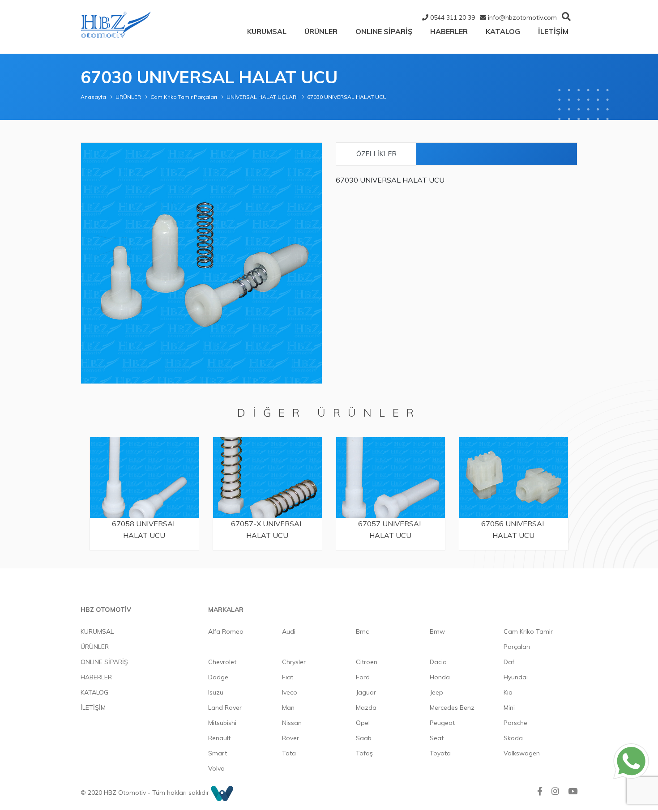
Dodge (218, 677)
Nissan (292, 723)
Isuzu (215, 692)
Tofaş (364, 753)
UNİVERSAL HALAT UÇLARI (262, 97)
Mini (509, 707)
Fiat (287, 677)
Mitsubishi (222, 723)
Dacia (438, 662)
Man (288, 707)
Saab (364, 738)
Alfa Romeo (226, 631)
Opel (363, 723)
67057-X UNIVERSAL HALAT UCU (267, 529)
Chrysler (294, 662)
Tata (289, 753)
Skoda (513, 738)
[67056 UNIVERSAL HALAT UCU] (513, 477)
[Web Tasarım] (222, 793)
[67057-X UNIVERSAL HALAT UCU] (267, 477)
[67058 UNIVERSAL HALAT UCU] (144, 477)
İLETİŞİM (553, 31)
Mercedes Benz (452, 707)
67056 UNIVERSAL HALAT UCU (513, 529)
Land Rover (225, 707)
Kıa (508, 692)
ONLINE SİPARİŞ (383, 31)
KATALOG (503, 31)
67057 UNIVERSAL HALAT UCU (390, 529)
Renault (219, 738)
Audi (288, 631)
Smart (217, 753)
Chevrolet (222, 662)
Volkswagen (522, 753)
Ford (363, 677)
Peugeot (442, 723)
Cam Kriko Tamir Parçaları (183, 97)
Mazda (366, 707)
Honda (440, 677)
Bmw (437, 631)
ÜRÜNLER (321, 31)
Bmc (362, 631)
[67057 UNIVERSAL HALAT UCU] (390, 477)
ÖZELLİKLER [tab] (376, 153)
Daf (509, 662)
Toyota (440, 753)
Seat (437, 738)
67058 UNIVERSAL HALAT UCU (144, 529)
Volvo (216, 768)
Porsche (515, 723)
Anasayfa (93, 97)
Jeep (436, 692)
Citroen (366, 662)
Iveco (289, 692)
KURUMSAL (266, 31)
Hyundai (516, 677)
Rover (290, 738)
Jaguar (366, 692)
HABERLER (449, 31)
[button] (314, 151)
